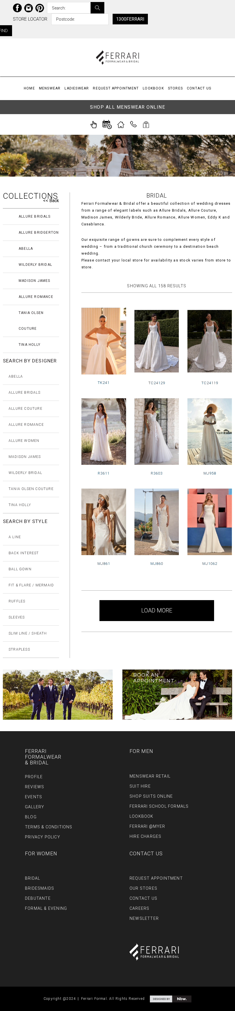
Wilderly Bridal (35, 265)
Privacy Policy (42, 837)
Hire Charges (145, 836)
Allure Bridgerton (39, 233)
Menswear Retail (150, 776)
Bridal (32, 878)
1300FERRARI (130, 19)
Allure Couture (25, 409)
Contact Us (199, 88)
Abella (26, 249)
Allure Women (24, 441)
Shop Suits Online (151, 796)
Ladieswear (76, 88)
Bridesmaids (39, 888)
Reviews (34, 786)
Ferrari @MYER (147, 826)
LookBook (153, 88)
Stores (175, 88)
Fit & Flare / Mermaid (31, 585)
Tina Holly (29, 345)
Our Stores (143, 888)
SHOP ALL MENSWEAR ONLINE (127, 107)
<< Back (51, 200)
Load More (156, 610)
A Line (15, 537)
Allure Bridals (34, 216)
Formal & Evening (46, 908)
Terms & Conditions (49, 827)
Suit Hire (140, 786)
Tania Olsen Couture (31, 321)
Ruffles (17, 601)
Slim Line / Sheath (28, 633)
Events (33, 797)
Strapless (19, 649)
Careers (139, 908)
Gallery (34, 807)
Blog (31, 817)
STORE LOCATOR (30, 19)
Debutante (38, 898)
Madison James (34, 281)
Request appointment (116, 88)
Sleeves (17, 617)
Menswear (50, 88)
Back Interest (24, 553)
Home (29, 88)
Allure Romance (36, 297)
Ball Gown (20, 569)
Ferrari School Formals (159, 806)
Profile (34, 776)
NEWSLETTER (144, 918)
